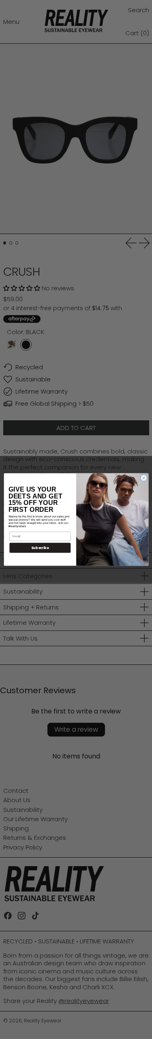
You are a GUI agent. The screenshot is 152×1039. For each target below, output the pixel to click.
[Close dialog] (143, 478)
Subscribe (40, 547)
